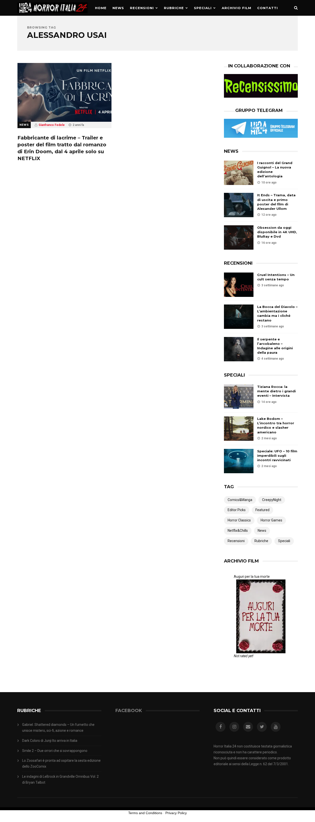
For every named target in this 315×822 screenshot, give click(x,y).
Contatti (267, 8)
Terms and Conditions (145, 813)
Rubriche (174, 8)
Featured (262, 510)
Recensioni (142, 8)
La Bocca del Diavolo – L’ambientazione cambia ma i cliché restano (277, 313)
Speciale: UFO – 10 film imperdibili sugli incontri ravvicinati (277, 455)
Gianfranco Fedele (52, 125)
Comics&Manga (240, 500)
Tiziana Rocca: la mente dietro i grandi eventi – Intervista (276, 391)
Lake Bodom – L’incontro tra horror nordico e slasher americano (275, 425)
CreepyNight (271, 500)
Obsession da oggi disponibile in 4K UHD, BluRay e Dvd (277, 232)
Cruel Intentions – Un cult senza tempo (276, 277)
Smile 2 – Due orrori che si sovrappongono (54, 751)
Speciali (203, 8)
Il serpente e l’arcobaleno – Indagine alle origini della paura (275, 346)
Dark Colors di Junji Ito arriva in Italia (49, 741)
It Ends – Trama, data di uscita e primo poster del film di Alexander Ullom (276, 202)
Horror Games (271, 520)
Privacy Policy (176, 813)
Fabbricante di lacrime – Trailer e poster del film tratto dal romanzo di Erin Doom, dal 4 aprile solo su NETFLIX (61, 148)
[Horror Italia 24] (52, 14)
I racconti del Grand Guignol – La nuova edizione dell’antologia (274, 169)
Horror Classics (239, 520)
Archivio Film (236, 8)
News (118, 8)
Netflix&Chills (238, 531)
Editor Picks (237, 510)
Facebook (128, 710)
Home (101, 8)
